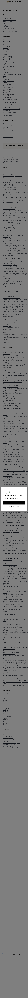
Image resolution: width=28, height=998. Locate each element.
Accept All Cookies (14, 503)
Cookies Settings (14, 506)
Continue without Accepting (19, 489)
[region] (14, 499)
